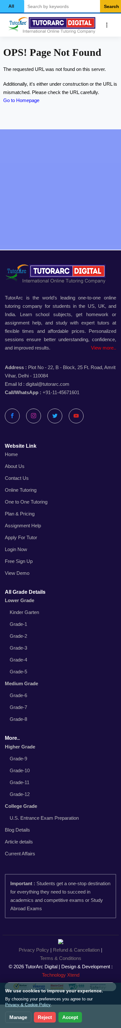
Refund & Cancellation (76, 950)
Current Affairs (20, 853)
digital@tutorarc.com (47, 384)
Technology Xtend (60, 975)
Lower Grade (19, 600)
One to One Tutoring (26, 502)
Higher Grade (20, 746)
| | (60, 954)
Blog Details (17, 830)
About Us (15, 466)
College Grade (21, 806)
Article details (19, 841)
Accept (70, 1017)
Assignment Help (23, 525)
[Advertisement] (60, 189)
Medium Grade (21, 683)
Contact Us (17, 478)
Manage (18, 1017)
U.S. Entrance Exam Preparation (44, 818)
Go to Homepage (21, 100)
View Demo (17, 573)
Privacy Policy (34, 950)
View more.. (103, 347)
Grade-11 (19, 782)
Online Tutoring (20, 490)
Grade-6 (18, 695)
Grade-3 (18, 648)
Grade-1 (18, 624)
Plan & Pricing (20, 513)
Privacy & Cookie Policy (28, 1004)
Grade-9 (18, 758)
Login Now (16, 549)
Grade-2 (18, 636)
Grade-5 (18, 671)
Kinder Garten (24, 612)
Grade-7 (18, 707)
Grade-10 (20, 770)
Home (11, 454)
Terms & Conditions (60, 958)
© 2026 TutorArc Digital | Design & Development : (61, 971)
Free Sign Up (19, 561)
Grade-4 (18, 659)
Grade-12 (20, 794)
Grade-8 (18, 719)
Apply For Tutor (21, 537)
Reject (45, 1017)
